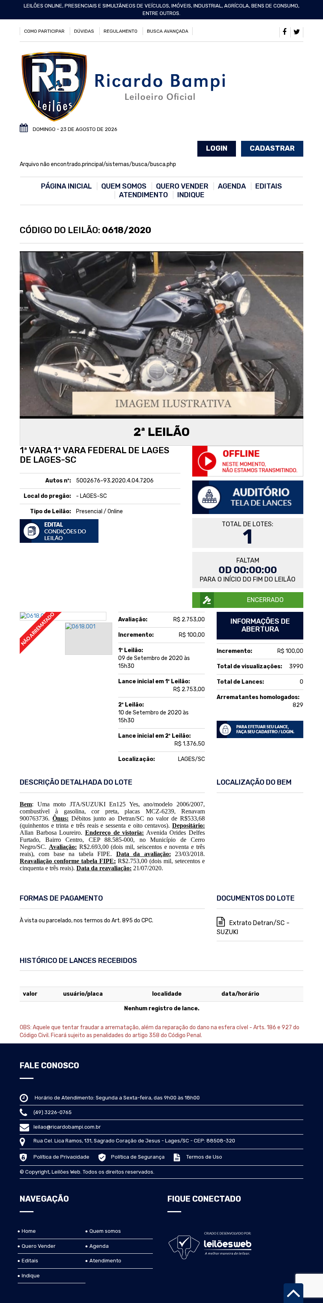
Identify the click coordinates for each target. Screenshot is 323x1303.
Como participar (44, 31)
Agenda (232, 186)
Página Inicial (66, 186)
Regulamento (120, 31)
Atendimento (143, 195)
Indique (190, 195)
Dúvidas (84, 31)
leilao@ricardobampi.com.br (67, 1127)
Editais (268, 186)
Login (216, 148)
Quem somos (124, 186)
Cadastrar (272, 148)
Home (29, 1231)
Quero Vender (182, 186)
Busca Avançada (167, 31)
